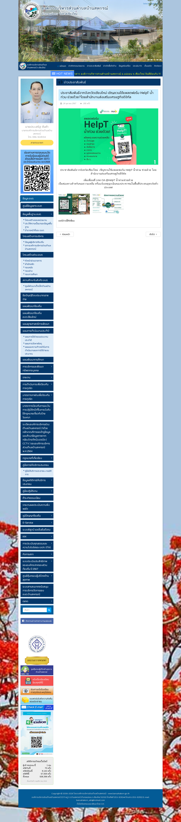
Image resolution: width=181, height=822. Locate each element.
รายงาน (26, 377)
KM (24, 536)
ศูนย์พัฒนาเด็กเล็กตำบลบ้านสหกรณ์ (37, 287)
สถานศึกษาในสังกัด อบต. (35, 280)
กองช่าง (29, 271)
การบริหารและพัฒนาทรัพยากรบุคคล (33, 368)
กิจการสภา (28, 554)
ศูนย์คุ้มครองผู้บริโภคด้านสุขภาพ (36, 578)
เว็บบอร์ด (148, 65)
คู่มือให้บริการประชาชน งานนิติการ (38, 472)
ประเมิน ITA (137, 65)
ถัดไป (152, 234)
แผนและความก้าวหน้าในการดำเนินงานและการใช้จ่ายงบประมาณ (37, 350)
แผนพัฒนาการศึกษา (33, 359)
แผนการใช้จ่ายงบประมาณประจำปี (36, 338)
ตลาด (25, 601)
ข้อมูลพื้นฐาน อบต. (32, 214)
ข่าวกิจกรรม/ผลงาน (76, 65)
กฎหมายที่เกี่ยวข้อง (32, 458)
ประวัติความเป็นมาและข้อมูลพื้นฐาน (38, 225)
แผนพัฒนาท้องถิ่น (32, 306)
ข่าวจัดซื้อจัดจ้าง (109, 65)
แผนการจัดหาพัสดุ (33, 343)
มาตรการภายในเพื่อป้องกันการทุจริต (36, 397)
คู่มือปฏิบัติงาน (30, 491)
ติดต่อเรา (158, 65)
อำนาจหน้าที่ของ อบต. (34, 230)
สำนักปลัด (29, 264)
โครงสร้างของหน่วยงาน (36, 220)
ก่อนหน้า (66, 234)
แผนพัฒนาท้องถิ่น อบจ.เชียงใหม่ (32, 315)
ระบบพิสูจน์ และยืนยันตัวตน (36, 529)
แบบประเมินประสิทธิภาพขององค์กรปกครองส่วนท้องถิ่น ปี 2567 (35, 565)
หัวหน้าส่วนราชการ (33, 260)
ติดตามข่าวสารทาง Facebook (39, 621)
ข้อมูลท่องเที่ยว (125, 65)
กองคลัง (29, 267)
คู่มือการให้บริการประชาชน (36, 465)
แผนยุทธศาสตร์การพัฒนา (36, 324)
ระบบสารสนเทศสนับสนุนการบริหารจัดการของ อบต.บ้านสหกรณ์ (35, 590)
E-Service (28, 522)
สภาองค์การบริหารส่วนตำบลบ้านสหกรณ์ (38, 247)
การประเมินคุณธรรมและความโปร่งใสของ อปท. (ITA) (37, 545)
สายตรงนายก (37, 142)
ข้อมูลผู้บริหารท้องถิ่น (34, 242)
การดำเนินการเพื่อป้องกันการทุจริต (35, 386)
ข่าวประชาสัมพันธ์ (94, 65)
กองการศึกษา (31, 274)
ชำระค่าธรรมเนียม (31, 498)
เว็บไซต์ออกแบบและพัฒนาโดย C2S (90, 803)
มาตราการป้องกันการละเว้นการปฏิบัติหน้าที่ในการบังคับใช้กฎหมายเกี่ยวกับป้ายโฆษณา (36, 411)
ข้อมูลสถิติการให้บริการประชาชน (34, 482)
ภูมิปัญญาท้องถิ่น (32, 516)
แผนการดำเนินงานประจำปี (36, 331)
